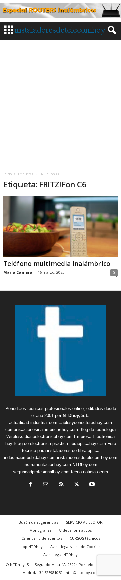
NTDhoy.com (84, 464)
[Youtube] (91, 484)
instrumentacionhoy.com (47, 464)
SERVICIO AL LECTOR (84, 522)
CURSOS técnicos (85, 538)
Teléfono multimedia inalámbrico (56, 263)
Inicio (7, 174)
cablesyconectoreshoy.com (85, 422)
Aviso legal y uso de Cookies (75, 546)
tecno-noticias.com (89, 471)
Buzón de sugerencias (38, 522)
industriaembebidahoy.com (30, 457)
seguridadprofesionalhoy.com (41, 471)
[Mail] (45, 484)
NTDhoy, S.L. (76, 415)
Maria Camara (17, 272)
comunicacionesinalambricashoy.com (41, 429)
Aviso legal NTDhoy (60, 554)
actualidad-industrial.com (33, 422)
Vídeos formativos (75, 530)
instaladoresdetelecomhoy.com (87, 457)
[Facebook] (30, 484)
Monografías (40, 530)
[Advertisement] (60, 103)
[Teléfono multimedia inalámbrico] (60, 226)
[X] (76, 484)
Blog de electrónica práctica (41, 443)
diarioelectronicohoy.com (49, 436)
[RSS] (61, 484)
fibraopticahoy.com (87, 443)
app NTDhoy (32, 546)
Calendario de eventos (41, 538)
